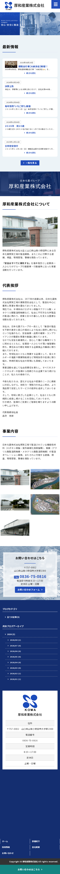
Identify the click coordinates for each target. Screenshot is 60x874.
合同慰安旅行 (11, 145)
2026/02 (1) (15, 673)
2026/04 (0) (15, 662)
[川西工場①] (45, 487)
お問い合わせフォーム (29, 589)
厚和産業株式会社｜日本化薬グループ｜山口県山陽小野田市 (24, 6)
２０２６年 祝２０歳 (14, 125)
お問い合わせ (8, 853)
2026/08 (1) (15, 640)
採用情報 (6, 847)
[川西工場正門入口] (15, 508)
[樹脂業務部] (15, 534)
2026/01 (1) (15, 679)
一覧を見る (31, 162)
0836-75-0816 (33, 576)
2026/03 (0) (15, 668)
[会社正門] (15, 483)
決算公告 (9, 86)
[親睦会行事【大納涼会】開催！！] (11, 66)
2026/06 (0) (15, 651)
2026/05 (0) (15, 656)
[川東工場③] (45, 512)
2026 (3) (11, 634)
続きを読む (31, 73)
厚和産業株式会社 (30, 861)
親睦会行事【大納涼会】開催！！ (33, 66)
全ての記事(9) (13, 617)
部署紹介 (36, 841)
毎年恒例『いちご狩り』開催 (18, 106)
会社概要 (36, 847)
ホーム (5, 841)
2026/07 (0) (15, 645)
